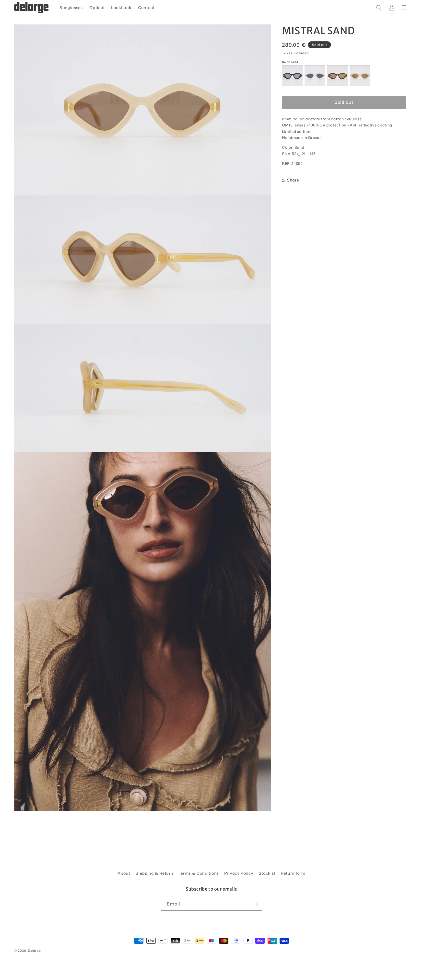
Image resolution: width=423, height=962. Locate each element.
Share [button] (293, 180)
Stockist (267, 873)
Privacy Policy (238, 873)
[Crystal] (315, 76)
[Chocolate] (292, 76)
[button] (379, 7)
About (124, 873)
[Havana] (337, 76)
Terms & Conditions (199, 873)
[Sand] (360, 76)
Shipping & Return (154, 873)
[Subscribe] (255, 904)
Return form (293, 873)
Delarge (34, 950)
